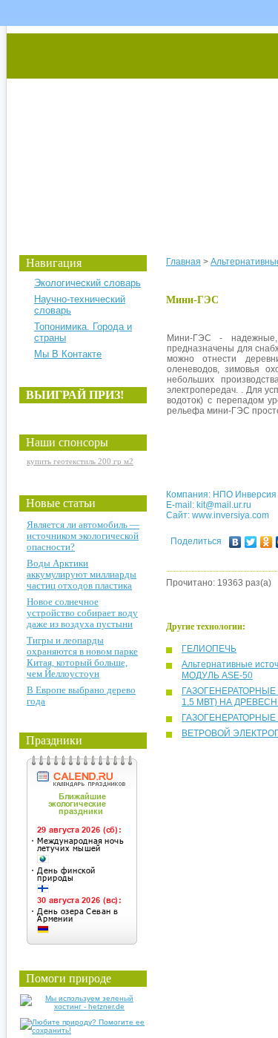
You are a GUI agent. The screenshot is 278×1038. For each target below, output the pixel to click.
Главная (183, 262)
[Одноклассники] (266, 542)
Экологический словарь (87, 282)
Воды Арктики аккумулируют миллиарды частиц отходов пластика (81, 574)
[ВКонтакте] (235, 542)
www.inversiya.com (230, 515)
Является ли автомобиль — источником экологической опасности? (83, 535)
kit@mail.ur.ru (223, 505)
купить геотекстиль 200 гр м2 (80, 461)
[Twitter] (251, 542)
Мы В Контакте (68, 354)
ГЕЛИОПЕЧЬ (209, 649)
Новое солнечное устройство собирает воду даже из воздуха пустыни (82, 612)
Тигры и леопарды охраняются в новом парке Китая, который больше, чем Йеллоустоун (82, 657)
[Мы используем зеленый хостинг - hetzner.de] (83, 1006)
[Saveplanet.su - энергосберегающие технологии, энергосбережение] (145, 127)
